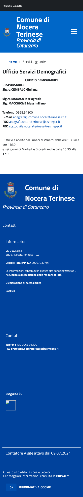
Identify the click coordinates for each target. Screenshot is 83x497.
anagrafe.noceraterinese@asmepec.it (34, 121)
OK (11, 487)
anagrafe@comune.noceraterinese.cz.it (39, 117)
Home (12, 61)
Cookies (10, 291)
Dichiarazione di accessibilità (23, 283)
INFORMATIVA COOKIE (35, 487)
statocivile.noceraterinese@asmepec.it (35, 126)
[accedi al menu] (74, 31)
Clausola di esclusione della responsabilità (35, 275)
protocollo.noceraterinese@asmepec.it (34, 348)
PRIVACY (62, 475)
